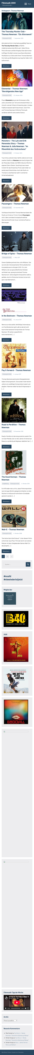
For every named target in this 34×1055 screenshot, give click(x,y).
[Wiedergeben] (6, 1008)
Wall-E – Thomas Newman (13, 529)
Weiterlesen (6, 66)
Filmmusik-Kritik (6, 38)
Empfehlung (5, 483)
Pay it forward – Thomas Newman (16, 370)
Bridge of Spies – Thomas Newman (17, 253)
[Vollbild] (28, 1008)
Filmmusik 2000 (9, 3)
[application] (17, 1002)
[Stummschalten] (25, 1008)
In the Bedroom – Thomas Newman (17, 315)
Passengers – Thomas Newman (15, 203)
